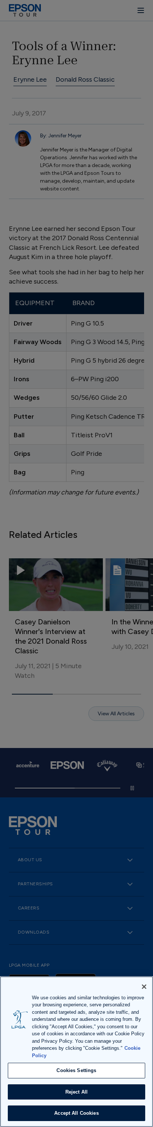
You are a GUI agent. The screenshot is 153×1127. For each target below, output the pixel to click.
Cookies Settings (76, 1070)
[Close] (144, 987)
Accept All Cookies (76, 1113)
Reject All (76, 1092)
